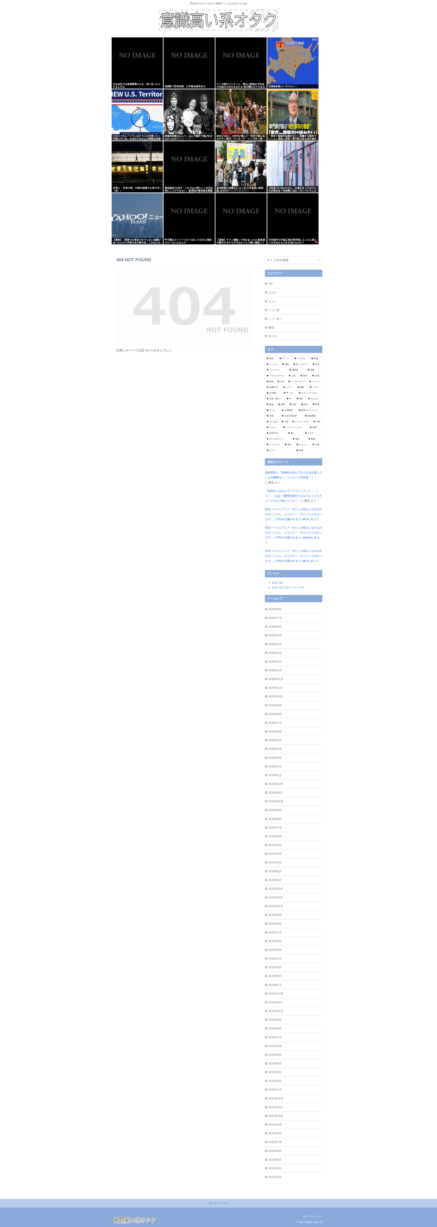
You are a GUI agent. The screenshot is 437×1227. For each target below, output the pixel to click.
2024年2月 (275, 871)
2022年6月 (275, 1046)
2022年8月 (275, 1028)
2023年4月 (275, 958)
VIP (271, 283)
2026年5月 (275, 635)
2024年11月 (276, 792)
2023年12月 (276, 888)
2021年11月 (276, 1107)
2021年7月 (275, 1141)
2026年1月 (275, 670)
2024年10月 (276, 801)
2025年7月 (275, 722)
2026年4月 (275, 644)
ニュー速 (274, 309)
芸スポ (273, 336)
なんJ (272, 301)
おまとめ (277, 582)
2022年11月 (276, 1002)
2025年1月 (275, 775)
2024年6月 (275, 836)
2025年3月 (275, 757)
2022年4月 (275, 1063)
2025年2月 (275, 766)
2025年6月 (275, 731)
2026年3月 (275, 652)
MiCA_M (307, 519)
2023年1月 (275, 984)
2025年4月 (275, 748)
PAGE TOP (220, 1203)
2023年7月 (275, 932)
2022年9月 (275, 1019)
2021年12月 (276, 1098)
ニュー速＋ (275, 318)
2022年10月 (276, 1011)
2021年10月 (276, 1115)
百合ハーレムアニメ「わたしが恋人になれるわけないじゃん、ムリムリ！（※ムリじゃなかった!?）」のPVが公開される (293, 514)
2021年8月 (275, 1133)
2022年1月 (275, 1089)
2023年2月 (275, 976)
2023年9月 (275, 914)
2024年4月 (275, 853)
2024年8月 (275, 818)
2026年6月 (275, 626)
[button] (319, 260)
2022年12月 (276, 993)
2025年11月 (276, 687)
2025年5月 (275, 740)
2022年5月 (275, 1054)
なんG (272, 292)
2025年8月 (275, 714)
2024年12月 (276, 783)
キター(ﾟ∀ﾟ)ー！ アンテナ (288, 587)
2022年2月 (275, 1080)
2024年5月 (275, 845)
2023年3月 (275, 967)
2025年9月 (275, 705)
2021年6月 (275, 1150)
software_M (309, 537)
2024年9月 (275, 810)
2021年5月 (275, 1159)
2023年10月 (276, 906)
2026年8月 (275, 609)
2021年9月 (275, 1124)
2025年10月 (276, 696)
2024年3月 (275, 862)
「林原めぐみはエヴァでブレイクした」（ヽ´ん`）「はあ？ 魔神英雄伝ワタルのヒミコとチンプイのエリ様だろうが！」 (293, 495)
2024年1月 (275, 880)
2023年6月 (275, 941)
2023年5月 (275, 949)
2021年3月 (275, 1177)
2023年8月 (275, 923)
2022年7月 (275, 1037)
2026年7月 (275, 617)
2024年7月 (275, 827)
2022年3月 (275, 1072)
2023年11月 (276, 897)
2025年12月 (276, 679)
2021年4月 (275, 1168)
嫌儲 (271, 327)
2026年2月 (275, 661)
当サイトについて (312, 1216)
